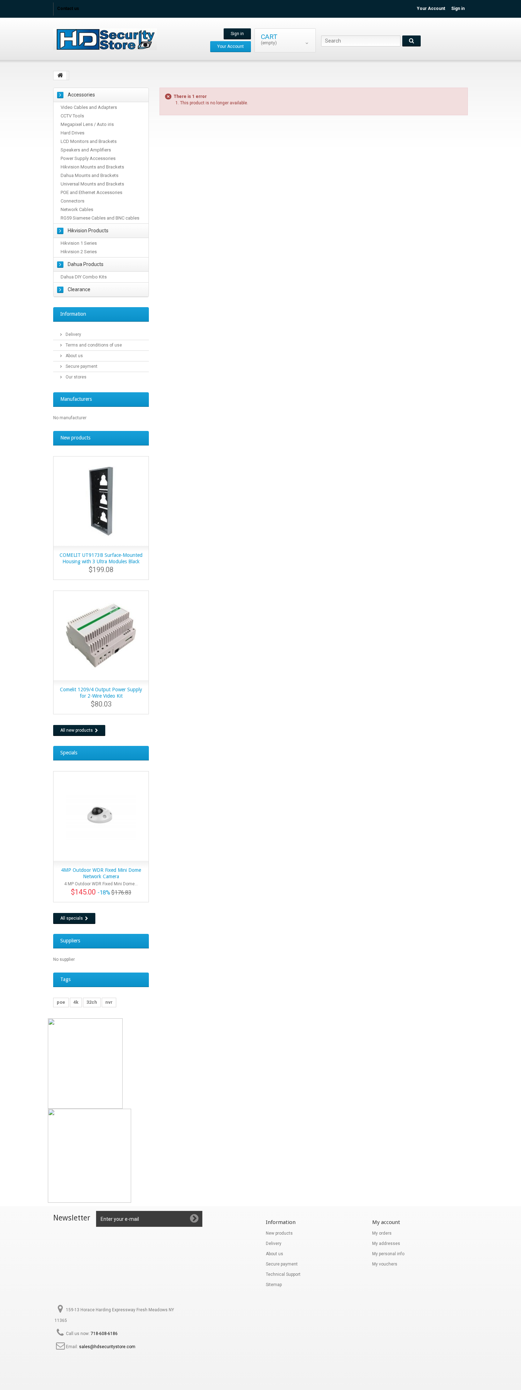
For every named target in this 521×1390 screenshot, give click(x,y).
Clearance (79, 289)
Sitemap (274, 1284)
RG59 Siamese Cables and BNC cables (100, 218)
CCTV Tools (72, 115)
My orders (382, 1233)
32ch (91, 1002)
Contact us (68, 8)
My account (386, 1222)
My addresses (386, 1243)
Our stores (75, 377)
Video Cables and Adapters (89, 107)
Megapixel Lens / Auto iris (87, 124)
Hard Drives (72, 132)
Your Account (431, 8)
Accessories (81, 95)
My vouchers (384, 1264)
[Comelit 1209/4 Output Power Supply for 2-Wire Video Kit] (101, 635)
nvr (109, 1002)
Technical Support (283, 1274)
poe (61, 1002)
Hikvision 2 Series (79, 251)
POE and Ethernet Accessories (91, 192)
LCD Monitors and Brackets (89, 141)
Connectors (72, 201)
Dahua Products (85, 264)
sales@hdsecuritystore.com (107, 1346)
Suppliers (70, 940)
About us (74, 355)
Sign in (458, 8)
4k (75, 1002)
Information (73, 314)
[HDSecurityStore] (118, 39)
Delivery (73, 334)
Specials (68, 752)
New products (75, 438)
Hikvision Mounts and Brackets (92, 167)
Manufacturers (76, 399)
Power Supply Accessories (88, 158)
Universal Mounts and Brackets (92, 184)
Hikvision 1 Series (79, 243)
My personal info (388, 1253)
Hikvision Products (88, 230)
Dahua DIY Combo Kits (84, 276)
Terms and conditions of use (93, 345)
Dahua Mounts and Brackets (89, 175)
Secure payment (81, 366)
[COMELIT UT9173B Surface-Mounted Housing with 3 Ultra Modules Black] (101, 501)
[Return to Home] (60, 75)
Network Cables (77, 209)
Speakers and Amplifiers (86, 150)
